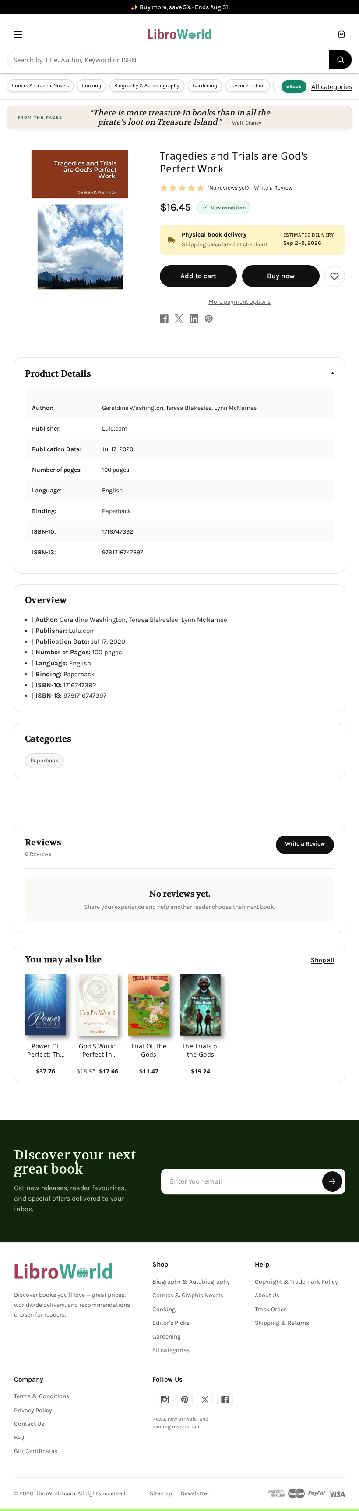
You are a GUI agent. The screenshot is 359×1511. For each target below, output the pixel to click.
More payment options (239, 301)
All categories (331, 86)
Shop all (322, 960)
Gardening (205, 85)
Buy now (281, 276)
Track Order (270, 1309)
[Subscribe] (332, 1181)
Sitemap (161, 1493)
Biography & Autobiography (147, 85)
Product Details (58, 373)
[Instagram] (164, 1399)
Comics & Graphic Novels (40, 85)
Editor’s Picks (171, 1323)
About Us (267, 1295)
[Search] (340, 59)
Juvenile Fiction (247, 85)
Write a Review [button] (273, 187)
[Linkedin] (194, 318)
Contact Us (29, 1424)
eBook (294, 86)
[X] (179, 318)
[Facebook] (164, 318)
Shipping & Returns (282, 1323)
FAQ (19, 1437)
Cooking (91, 85)
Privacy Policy (33, 1410)
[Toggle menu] (17, 34)
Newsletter (195, 1493)
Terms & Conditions (41, 1396)
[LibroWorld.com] (63, 1271)
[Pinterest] (208, 318)
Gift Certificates (35, 1451)
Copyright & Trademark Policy (296, 1281)
